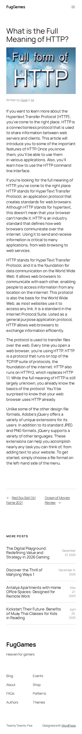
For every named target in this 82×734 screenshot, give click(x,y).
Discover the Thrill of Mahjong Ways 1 (24, 572)
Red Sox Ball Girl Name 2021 (21, 500)
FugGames (15, 6)
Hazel (24, 100)
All (32, 100)
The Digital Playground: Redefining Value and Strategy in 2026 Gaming (27, 552)
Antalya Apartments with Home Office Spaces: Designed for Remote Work (33, 591)
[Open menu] (73, 7)
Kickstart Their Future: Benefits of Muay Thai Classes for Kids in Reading (33, 613)
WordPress (69, 725)
